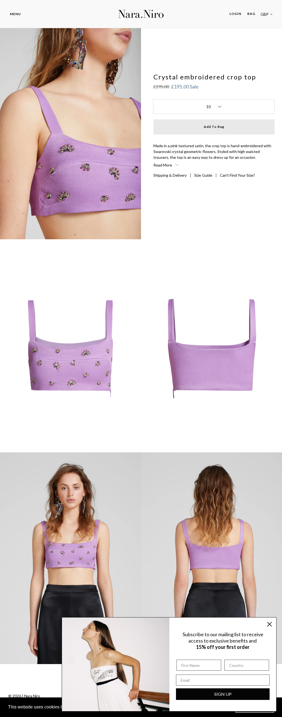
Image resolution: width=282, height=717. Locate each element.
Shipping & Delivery (170, 175)
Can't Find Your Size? (237, 175)
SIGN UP (223, 694)
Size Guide (203, 175)
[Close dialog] (269, 624)
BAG (251, 14)
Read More (163, 165)
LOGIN (236, 13)
